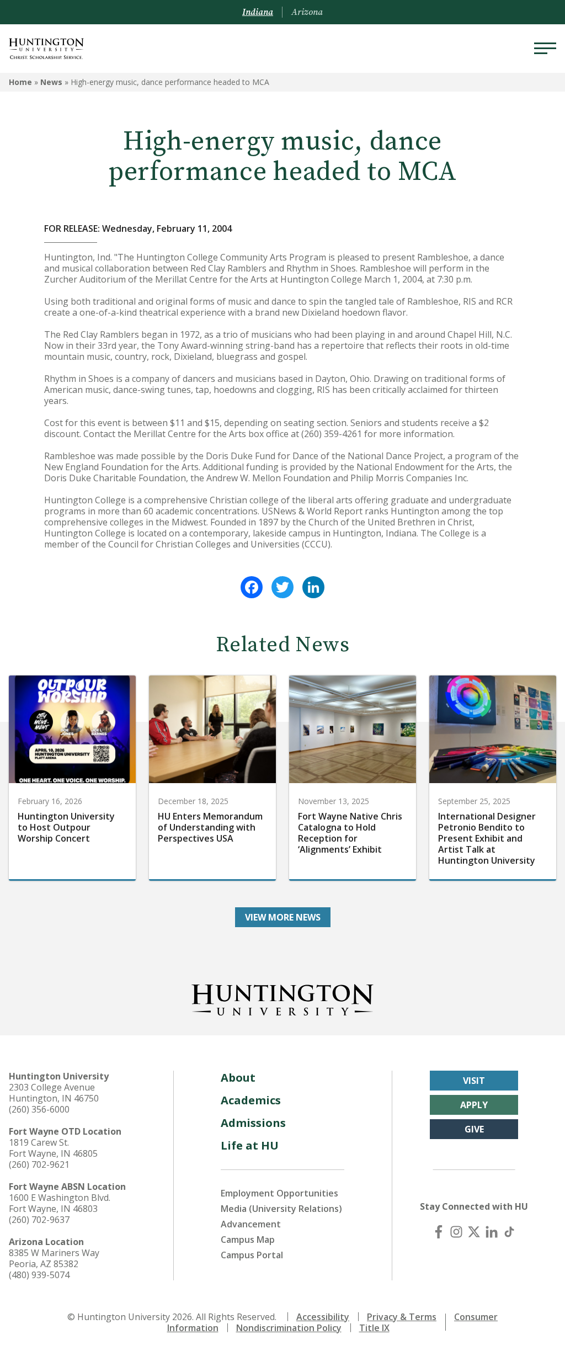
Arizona (307, 12)
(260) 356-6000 (39, 1109)
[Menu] (545, 48)
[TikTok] (509, 1231)
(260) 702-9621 (39, 1164)
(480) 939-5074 (39, 1275)
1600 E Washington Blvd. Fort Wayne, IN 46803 (59, 1203)
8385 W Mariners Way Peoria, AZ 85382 (54, 1258)
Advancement (251, 1224)
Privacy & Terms (401, 1317)
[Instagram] (456, 1231)
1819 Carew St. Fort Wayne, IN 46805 (53, 1147)
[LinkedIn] (313, 587)
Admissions (253, 1122)
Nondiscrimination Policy (289, 1328)
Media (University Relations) (281, 1209)
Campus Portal (252, 1255)
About (238, 1077)
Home (20, 82)
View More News (283, 917)
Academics (251, 1100)
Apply (474, 1105)
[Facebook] (252, 587)
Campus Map (248, 1239)
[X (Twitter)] (474, 1231)
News (51, 82)
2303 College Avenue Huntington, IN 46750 (54, 1092)
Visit (474, 1081)
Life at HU (250, 1145)
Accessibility (322, 1317)
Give (474, 1129)
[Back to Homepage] (282, 997)
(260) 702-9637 (39, 1220)
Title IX (374, 1328)
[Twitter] (282, 587)
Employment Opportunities (279, 1193)
